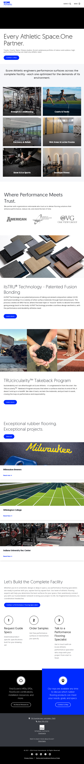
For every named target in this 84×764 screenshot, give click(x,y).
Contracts (42, 733)
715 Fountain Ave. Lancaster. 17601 (43, 718)
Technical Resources (21, 705)
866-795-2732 (43, 721)
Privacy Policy (28, 758)
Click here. (42, 741)
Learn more (10, 316)
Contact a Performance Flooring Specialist (22, 605)
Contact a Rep (11, 58)
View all (9, 436)
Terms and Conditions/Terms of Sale (48, 758)
